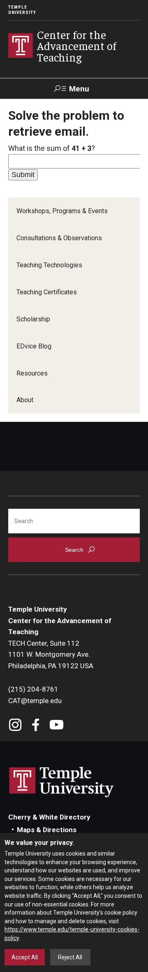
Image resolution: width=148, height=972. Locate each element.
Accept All (25, 957)
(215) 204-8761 (33, 689)
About (24, 400)
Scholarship (33, 319)
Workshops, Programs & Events (62, 211)
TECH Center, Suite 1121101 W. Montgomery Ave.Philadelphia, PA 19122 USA (50, 654)
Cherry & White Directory (49, 817)
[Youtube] (56, 726)
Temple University (22, 10)
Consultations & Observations (59, 238)
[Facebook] (36, 726)
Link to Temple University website (61, 782)
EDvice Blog (33, 346)
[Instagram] (15, 726)
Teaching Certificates (46, 292)
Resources (32, 373)
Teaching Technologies (49, 265)
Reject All (70, 957)
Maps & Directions (46, 830)
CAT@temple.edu (35, 701)
